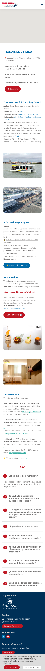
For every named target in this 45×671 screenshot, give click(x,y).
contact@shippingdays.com (17, 619)
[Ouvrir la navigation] (42, 5)
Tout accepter (12, 667)
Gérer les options (32, 667)
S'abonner (8, 652)
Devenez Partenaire (12, 626)
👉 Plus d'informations (17, 265)
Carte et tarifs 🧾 (14, 315)
